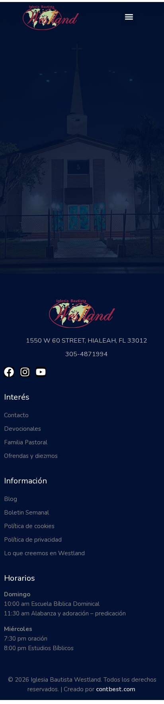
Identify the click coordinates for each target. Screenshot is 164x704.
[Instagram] (25, 372)
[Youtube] (41, 372)
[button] (128, 17)
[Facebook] (9, 372)
